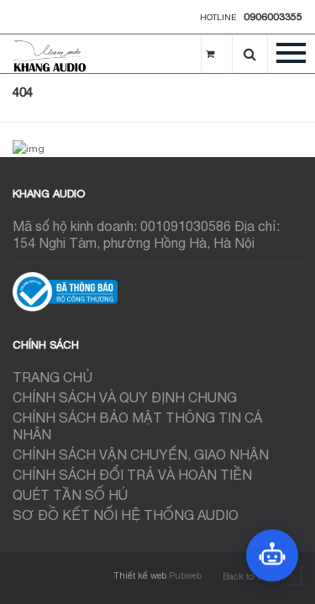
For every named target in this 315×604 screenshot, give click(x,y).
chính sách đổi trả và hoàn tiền (132, 474)
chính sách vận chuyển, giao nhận (141, 454)
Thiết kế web (139, 575)
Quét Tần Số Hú (70, 494)
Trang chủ (52, 377)
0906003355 (273, 17)
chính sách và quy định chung (125, 397)
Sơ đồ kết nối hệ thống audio (126, 515)
